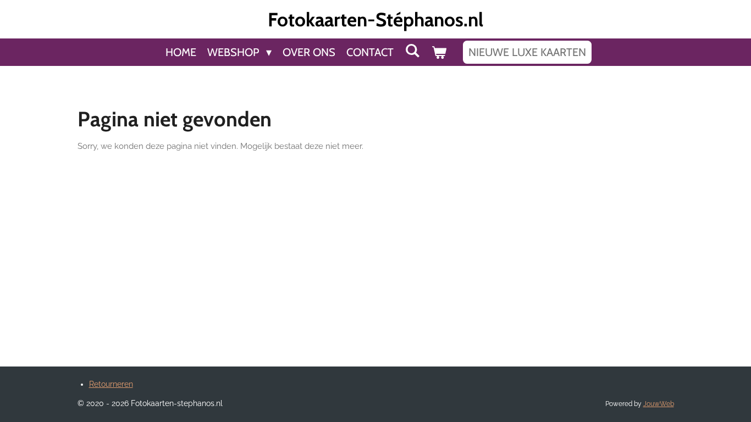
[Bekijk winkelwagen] (439, 52)
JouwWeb (658, 404)
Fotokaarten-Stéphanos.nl (375, 19)
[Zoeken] (412, 50)
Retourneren (111, 384)
